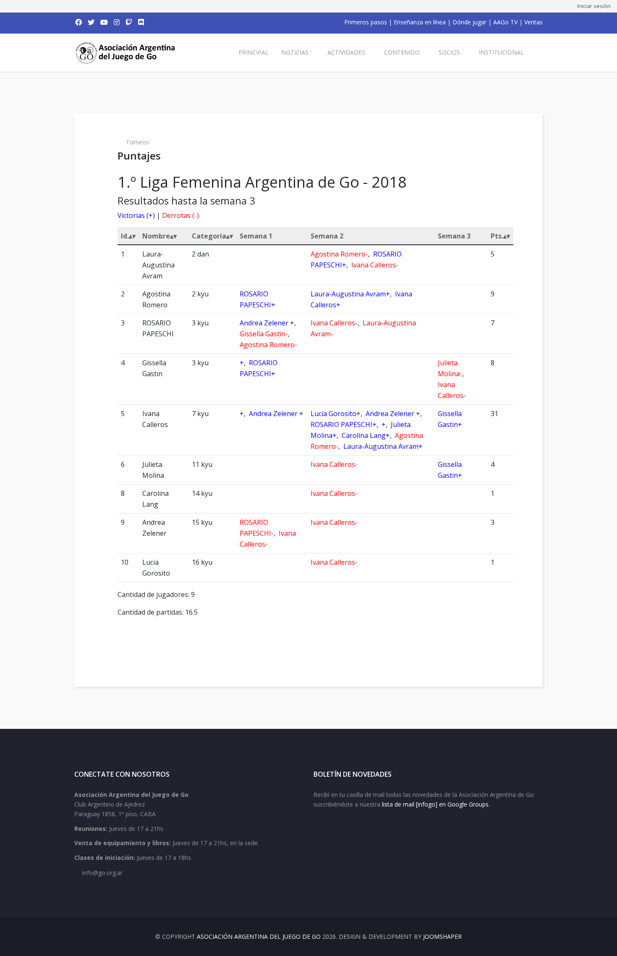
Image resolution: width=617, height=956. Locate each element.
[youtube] (104, 22)
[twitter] (91, 22)
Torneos (137, 142)
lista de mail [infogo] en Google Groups (435, 804)
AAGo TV (505, 22)
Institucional (501, 52)
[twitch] (128, 22)
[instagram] (117, 22)
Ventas (533, 22)
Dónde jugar (469, 22)
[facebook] (78, 22)
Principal (253, 52)
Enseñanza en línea (420, 22)
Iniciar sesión (594, 6)
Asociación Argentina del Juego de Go (259, 936)
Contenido (402, 52)
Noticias (294, 52)
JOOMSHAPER (442, 936)
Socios (449, 52)
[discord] (141, 22)
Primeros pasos (365, 22)
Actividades (346, 52)
